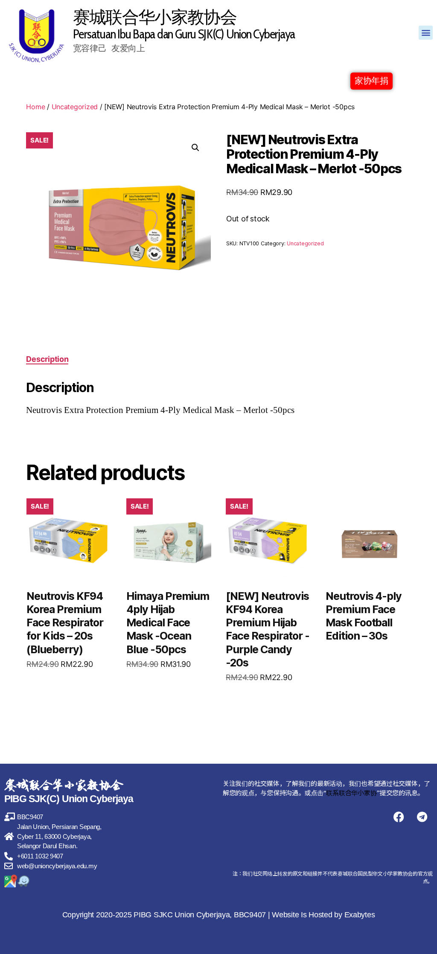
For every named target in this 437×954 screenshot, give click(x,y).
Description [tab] (47, 359)
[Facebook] (398, 816)
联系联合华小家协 (351, 792)
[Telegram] (422, 816)
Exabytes (359, 914)
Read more (59, 704)
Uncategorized (75, 106)
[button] (426, 33)
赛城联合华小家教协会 (154, 17)
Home (35, 106)
